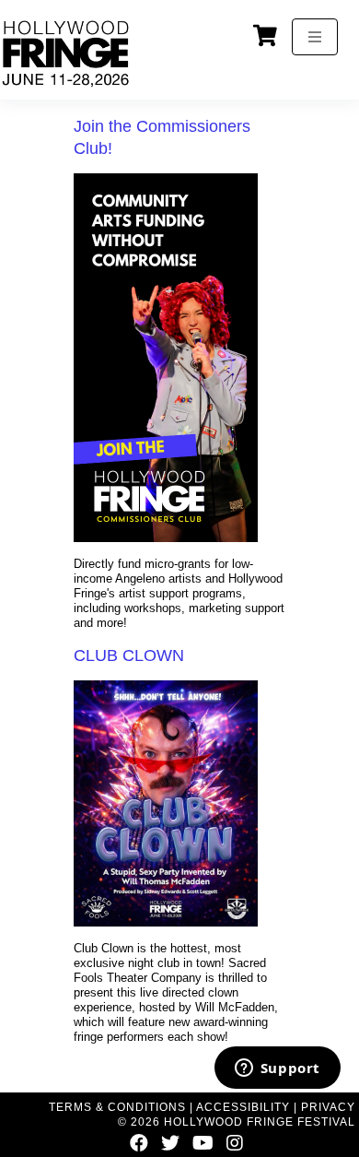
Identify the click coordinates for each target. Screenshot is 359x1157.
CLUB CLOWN (129, 655)
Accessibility (243, 1107)
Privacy (328, 1107)
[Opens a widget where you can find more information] (277, 1069)
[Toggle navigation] (315, 36)
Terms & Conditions (117, 1107)
